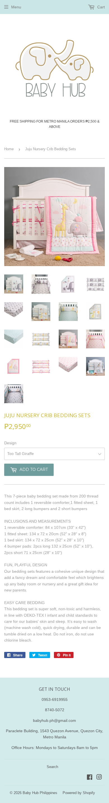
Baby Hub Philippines (40, 793)
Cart (100, 7)
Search (52, 767)
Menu (16, 7)
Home (9, 149)
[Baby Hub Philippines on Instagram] (99, 778)
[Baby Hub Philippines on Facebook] (90, 778)
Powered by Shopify (79, 793)
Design (10, 443)
